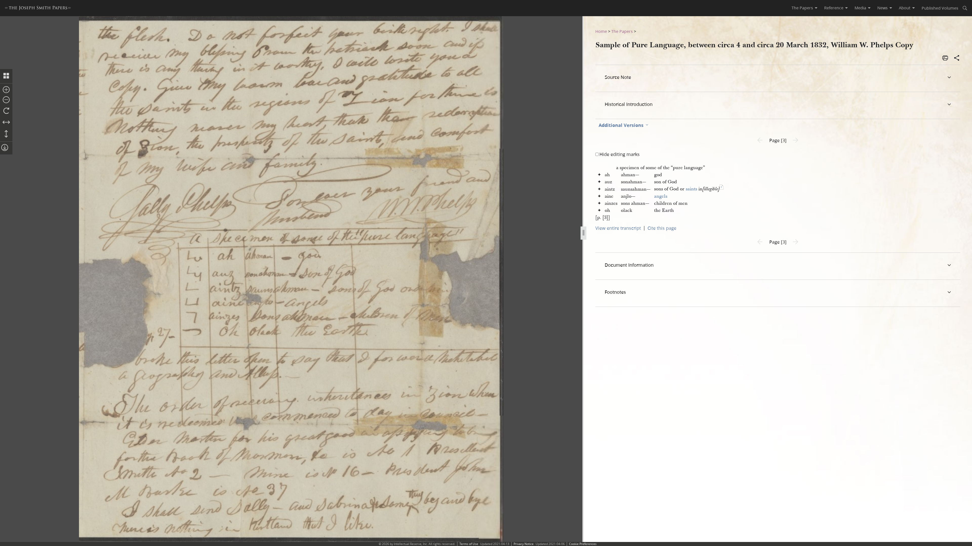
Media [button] (860, 8)
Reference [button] (833, 8)
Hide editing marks (619, 154)
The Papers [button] (802, 8)
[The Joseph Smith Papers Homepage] (38, 9)
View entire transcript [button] (618, 228)
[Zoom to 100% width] (6, 122)
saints (691, 189)
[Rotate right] (6, 111)
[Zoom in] (6, 90)
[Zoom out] (6, 100)
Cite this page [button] (661, 228)
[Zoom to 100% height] (6, 134)
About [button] (904, 8)
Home (601, 31)
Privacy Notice (524, 544)
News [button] (882, 8)
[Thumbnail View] (6, 76)
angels (660, 196)
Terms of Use (468, 544)
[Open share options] (956, 58)
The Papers (622, 31)
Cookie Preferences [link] (583, 544)
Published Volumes (940, 8)
